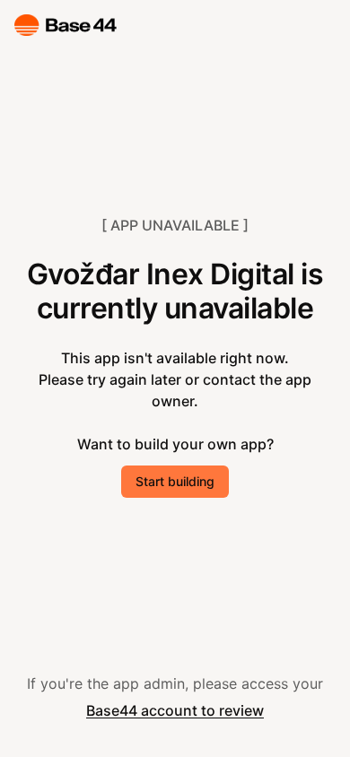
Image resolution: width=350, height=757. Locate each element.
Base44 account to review (175, 710)
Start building (175, 481)
